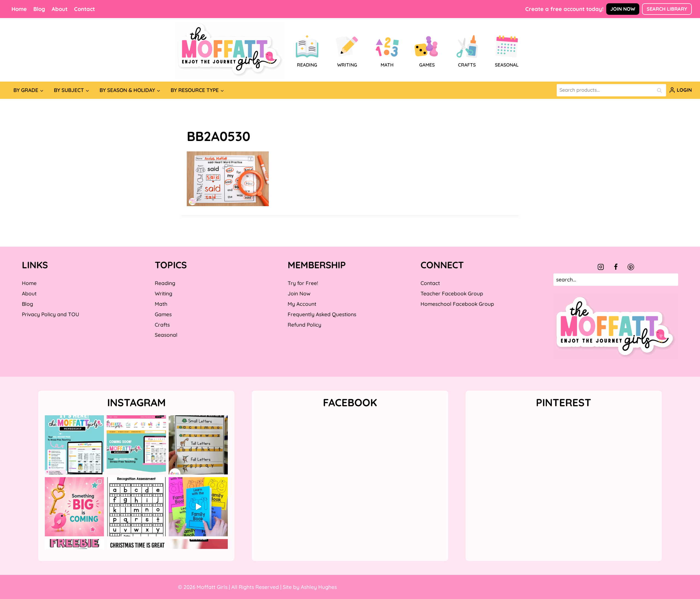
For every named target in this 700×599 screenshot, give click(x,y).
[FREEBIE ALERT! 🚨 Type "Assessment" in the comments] (136, 506)
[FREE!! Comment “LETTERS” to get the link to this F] (198, 444)
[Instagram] (600, 266)
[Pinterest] (630, 266)
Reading (165, 283)
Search (661, 90)
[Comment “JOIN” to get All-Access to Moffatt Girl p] (136, 444)
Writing (163, 293)
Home (19, 8)
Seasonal (166, 335)
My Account (302, 304)
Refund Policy (304, 324)
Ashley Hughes (319, 587)
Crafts (162, 324)
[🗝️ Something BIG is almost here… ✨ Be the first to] (74, 506)
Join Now (622, 9)
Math (161, 304)
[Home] (230, 50)
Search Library (667, 9)
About (60, 8)
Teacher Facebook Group (452, 293)
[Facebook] (615, 266)
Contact (84, 8)
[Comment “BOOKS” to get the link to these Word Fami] (198, 506)
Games (163, 314)
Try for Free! (303, 283)
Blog (39, 8)
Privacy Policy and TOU (50, 314)
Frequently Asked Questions (322, 314)
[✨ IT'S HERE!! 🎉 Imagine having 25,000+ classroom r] (74, 444)
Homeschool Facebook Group (457, 304)
